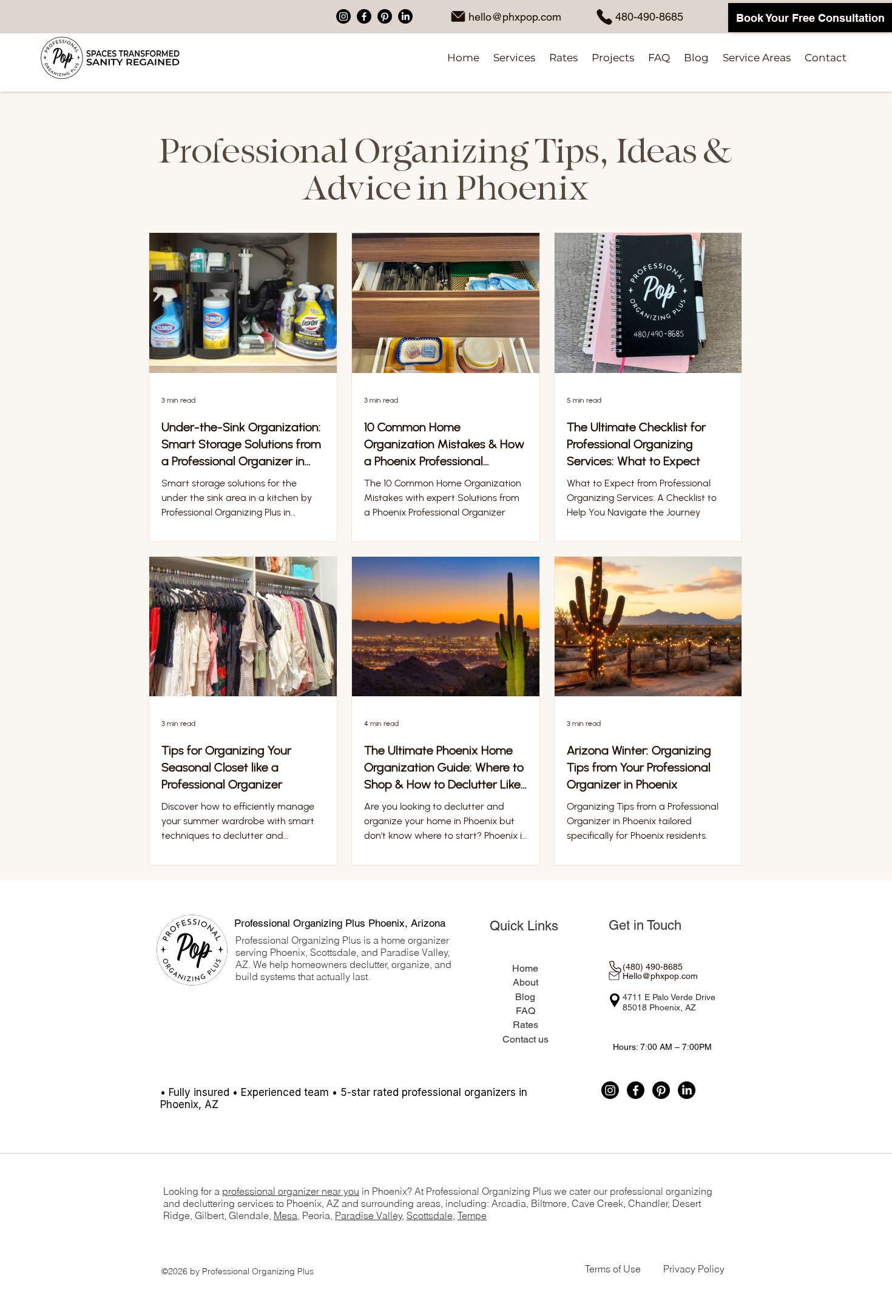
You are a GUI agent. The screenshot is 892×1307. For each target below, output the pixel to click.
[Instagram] (343, 16)
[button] (513, 58)
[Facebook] (364, 16)
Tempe (472, 1215)
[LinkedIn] (405, 16)
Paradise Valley (368, 1215)
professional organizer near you (290, 1191)
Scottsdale (430, 1215)
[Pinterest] (384, 16)
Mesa (285, 1215)
